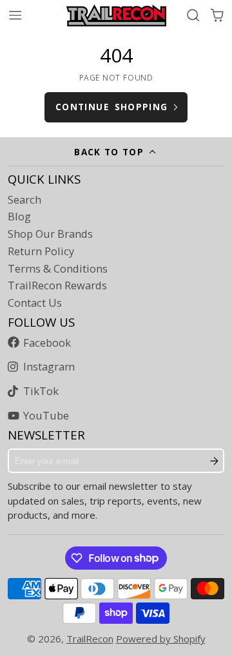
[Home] (116, 15)
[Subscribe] (214, 461)
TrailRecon (89, 638)
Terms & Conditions (58, 268)
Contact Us (35, 302)
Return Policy (41, 251)
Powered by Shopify (161, 638)
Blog (19, 216)
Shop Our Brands (50, 233)
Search (24, 199)
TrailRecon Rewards (57, 285)
